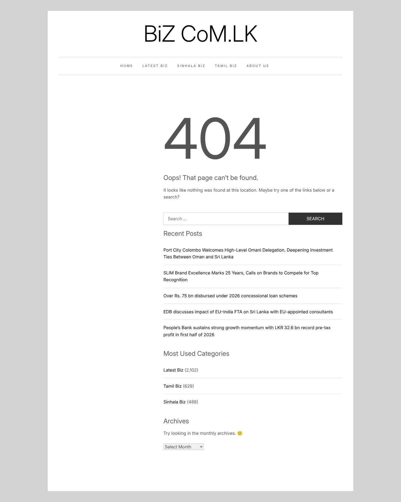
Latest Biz (155, 66)
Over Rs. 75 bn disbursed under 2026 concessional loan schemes (230, 295)
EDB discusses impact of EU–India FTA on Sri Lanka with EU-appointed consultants (248, 311)
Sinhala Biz (191, 66)
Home (126, 66)
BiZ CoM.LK (200, 33)
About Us (258, 66)
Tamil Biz (226, 66)
